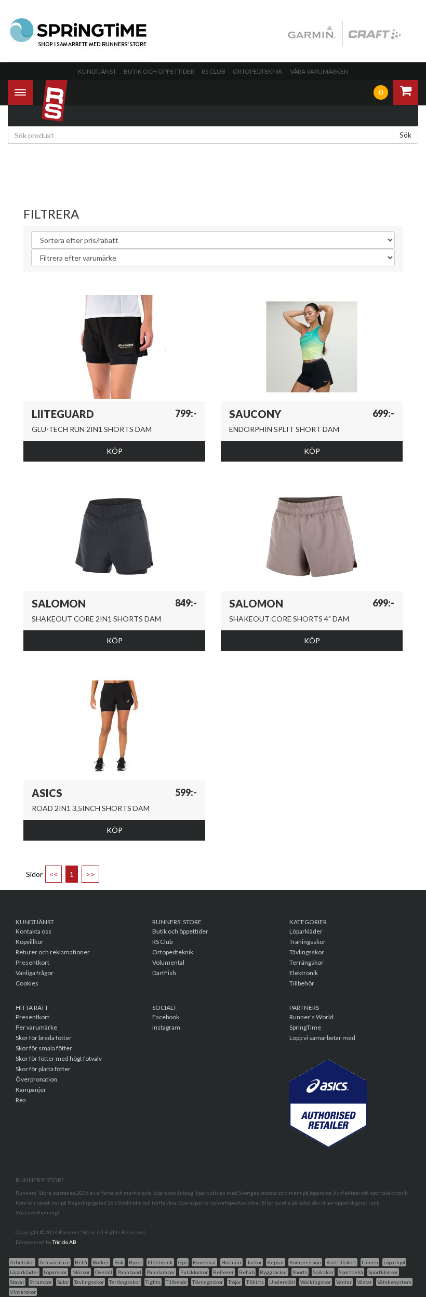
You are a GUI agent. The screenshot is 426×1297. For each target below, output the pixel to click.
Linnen (370, 1262)
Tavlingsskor (89, 1282)
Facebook (165, 1017)
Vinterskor (23, 1292)
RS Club (213, 71)
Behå (81, 1262)
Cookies (27, 983)
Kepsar (275, 1262)
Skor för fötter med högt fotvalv (59, 1058)
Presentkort (32, 962)
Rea (21, 1100)
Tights (153, 1282)
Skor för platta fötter (43, 1069)
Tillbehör (301, 983)
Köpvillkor (30, 941)
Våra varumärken (319, 71)
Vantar (344, 1282)
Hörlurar (231, 1262)
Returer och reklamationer (53, 952)
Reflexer (223, 1272)
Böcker (100, 1262)
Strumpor (41, 1282)
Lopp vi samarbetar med (322, 1038)
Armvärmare (54, 1262)
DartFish (164, 973)
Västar (364, 1282)
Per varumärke (36, 1027)
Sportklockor (383, 1272)
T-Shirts (255, 1282)
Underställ (282, 1282)
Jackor (254, 1262)
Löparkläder (306, 931)
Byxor (135, 1262)
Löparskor (55, 1272)
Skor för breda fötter (44, 1038)
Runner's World (311, 1017)
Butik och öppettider (159, 71)
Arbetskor (22, 1262)
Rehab (247, 1272)
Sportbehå (351, 1272)
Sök (405, 134)
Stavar (17, 1282)
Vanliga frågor (35, 973)
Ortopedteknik (258, 71)
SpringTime (305, 1027)
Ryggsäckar (273, 1272)
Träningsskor (307, 941)
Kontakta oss (33, 931)
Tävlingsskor (306, 952)
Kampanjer (31, 1089)
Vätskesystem (394, 1282)
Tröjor (234, 1282)
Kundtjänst (97, 71)
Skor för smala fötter (44, 1048)
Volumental (168, 962)
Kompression (305, 1262)
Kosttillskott (341, 1262)
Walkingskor (315, 1282)
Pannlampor (161, 1272)
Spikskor (323, 1272)
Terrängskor (306, 962)
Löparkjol (394, 1262)
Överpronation (36, 1079)
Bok (119, 1262)
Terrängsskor (124, 1282)
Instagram (166, 1027)
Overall (103, 1272)
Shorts (300, 1272)
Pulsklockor (194, 1272)
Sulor (63, 1282)
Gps (183, 1262)
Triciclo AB (64, 1242)
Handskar (204, 1262)
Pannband (129, 1272)
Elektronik (303, 973)
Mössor (81, 1272)
